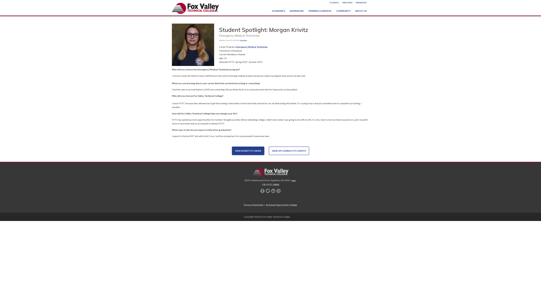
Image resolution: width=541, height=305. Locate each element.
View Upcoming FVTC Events (289, 150)
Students (334, 2)
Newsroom (361, 2)
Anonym (243, 40)
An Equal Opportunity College (281, 204)
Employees (347, 2)
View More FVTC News (248, 150)
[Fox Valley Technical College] (195, 8)
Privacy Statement (253, 204)
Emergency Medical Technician (252, 46)
